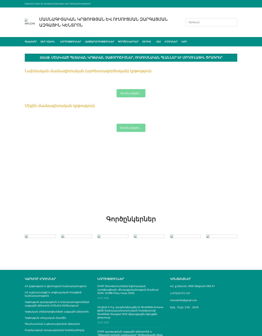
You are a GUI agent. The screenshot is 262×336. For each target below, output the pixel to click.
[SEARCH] (233, 22)
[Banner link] (40, 242)
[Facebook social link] (235, 3)
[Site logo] (30, 21)
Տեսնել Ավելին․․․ (131, 93)
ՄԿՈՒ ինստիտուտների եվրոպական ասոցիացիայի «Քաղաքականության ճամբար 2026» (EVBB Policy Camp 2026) (128, 289)
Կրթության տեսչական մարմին (45, 317)
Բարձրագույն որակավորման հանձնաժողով (54, 330)
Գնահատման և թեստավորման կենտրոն (52, 323)
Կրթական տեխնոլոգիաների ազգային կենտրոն (57, 311)
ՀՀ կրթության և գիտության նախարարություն (56, 286)
